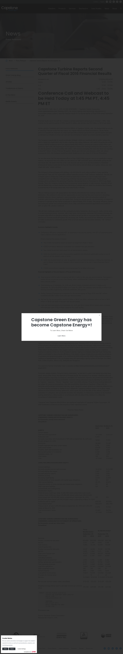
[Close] (99, 315)
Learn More (61, 336)
